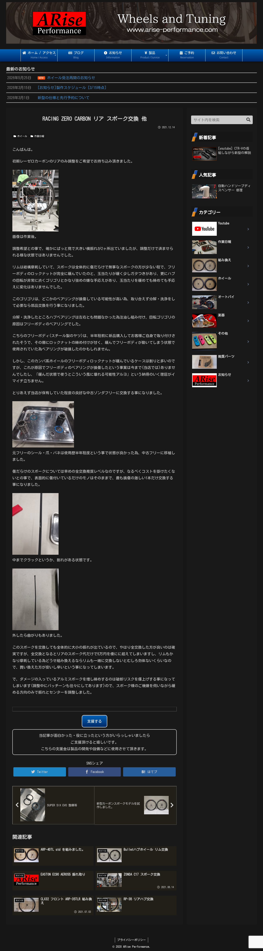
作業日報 (38, 136)
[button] (248, 119)
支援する (94, 721)
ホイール (21, 136)
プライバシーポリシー (131, 939)
